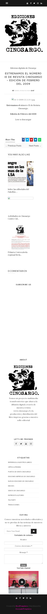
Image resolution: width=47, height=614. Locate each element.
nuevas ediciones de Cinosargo (21, 481)
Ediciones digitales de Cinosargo (23, 68)
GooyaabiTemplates (23, 609)
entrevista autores (16, 495)
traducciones (13, 505)
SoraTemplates (22, 606)
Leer (17, 119)
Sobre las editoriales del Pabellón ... (18, 190)
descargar (26, 119)
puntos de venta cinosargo (19, 472)
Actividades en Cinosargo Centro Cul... (19, 217)
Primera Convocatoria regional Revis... (17, 253)
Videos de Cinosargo (16, 490)
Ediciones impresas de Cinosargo (21, 476)
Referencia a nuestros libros (20, 462)
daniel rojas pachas (22, 90)
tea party (12, 500)
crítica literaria (14, 467)
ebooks (11, 486)
